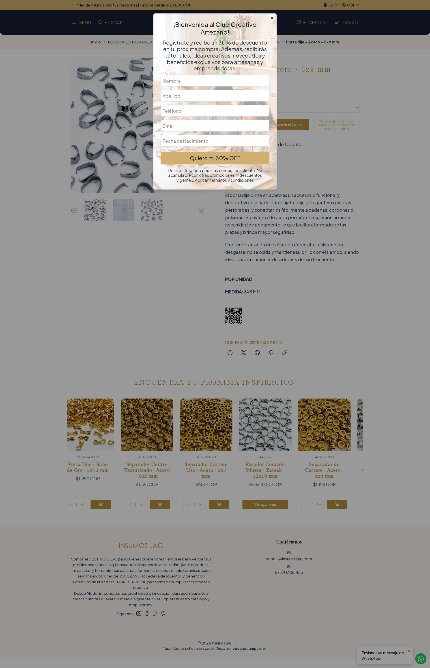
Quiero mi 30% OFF (215, 158)
